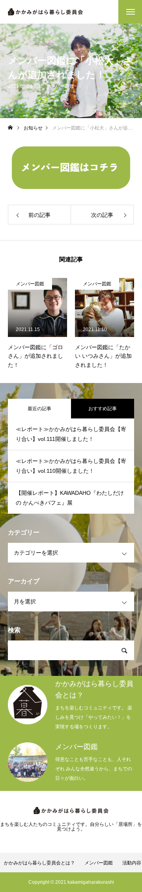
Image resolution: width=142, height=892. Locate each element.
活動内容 (131, 863)
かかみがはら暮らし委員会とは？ (39, 863)
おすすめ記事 (102, 408)
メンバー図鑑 (60, 86)
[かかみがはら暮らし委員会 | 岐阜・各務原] (45, 11)
